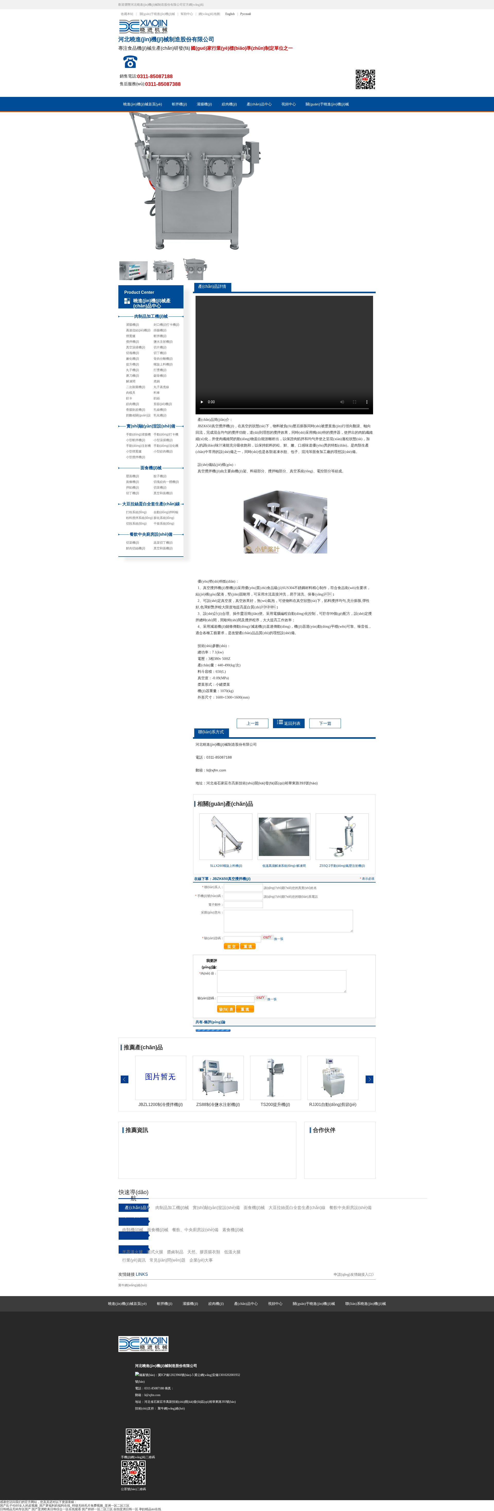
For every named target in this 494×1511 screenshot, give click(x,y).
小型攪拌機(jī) (135, 457)
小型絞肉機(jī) (163, 451)
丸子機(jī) (132, 370)
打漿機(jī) (160, 370)
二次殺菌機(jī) (135, 387)
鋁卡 (129, 398)
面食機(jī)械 (151, 468)
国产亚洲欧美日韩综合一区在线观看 (56, 1509)
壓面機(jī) (132, 476)
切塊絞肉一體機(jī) (166, 482)
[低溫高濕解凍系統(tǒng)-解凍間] (284, 859)
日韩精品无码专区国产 (15, 1509)
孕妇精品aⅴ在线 (150, 1509)
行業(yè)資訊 (134, 1260)
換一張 (278, 939)
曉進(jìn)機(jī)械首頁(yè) (142, 104)
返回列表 (292, 723)
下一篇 (325, 723)
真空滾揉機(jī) (135, 347)
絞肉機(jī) (229, 104)
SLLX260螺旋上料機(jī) (226, 866)
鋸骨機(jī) (160, 375)
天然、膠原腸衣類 (203, 1252)
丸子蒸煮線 (161, 387)
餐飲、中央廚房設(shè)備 (195, 1230)
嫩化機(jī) (132, 358)
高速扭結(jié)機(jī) (138, 330)
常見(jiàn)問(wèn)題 (167, 1260)
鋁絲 (157, 398)
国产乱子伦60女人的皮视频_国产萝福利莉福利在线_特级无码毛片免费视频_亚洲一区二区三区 (64, 1505)
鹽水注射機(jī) (163, 341)
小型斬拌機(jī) (135, 440)
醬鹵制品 (175, 1252)
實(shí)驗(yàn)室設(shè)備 (151, 426)
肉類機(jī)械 (132, 1230)
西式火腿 (155, 1252)
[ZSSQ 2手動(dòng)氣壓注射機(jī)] (342, 859)
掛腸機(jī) (160, 330)
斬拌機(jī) (179, 104)
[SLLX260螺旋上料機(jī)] (225, 859)
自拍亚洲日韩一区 (125, 1509)
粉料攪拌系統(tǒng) (139, 518)
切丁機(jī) (160, 353)
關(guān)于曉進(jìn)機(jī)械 (157, 14)
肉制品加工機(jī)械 (151, 316)
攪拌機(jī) (132, 341)
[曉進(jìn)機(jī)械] (144, 33)
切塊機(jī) (132, 353)
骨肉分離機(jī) (163, 358)
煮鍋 (157, 381)
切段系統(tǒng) (136, 523)
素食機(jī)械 (232, 1230)
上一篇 (252, 723)
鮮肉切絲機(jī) (135, 548)
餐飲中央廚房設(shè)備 (151, 534)
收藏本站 (127, 14)
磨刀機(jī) (132, 375)
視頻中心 (288, 104)
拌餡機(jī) (132, 487)
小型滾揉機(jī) (163, 440)
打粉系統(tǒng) (136, 512)
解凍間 (130, 381)
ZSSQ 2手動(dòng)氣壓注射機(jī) (342, 866)
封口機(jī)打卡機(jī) (166, 324)
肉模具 (130, 392)
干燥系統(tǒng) (164, 523)
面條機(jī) (132, 482)
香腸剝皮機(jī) (135, 410)
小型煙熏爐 (134, 451)
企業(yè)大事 (201, 1260)
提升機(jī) (132, 364)
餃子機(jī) (160, 476)
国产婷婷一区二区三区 (97, 1509)
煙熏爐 (130, 336)
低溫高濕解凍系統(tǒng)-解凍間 (284, 866)
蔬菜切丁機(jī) (163, 542)
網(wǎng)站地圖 (209, 14)
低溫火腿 (232, 1252)
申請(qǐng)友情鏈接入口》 (355, 1274)
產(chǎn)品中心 (259, 104)
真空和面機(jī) (163, 493)
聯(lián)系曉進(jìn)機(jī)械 (365, 1304)
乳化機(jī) (160, 415)
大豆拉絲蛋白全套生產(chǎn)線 (151, 504)
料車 (157, 392)
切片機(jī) (160, 347)
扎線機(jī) (160, 410)
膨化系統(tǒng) (164, 518)
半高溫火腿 (132, 1252)
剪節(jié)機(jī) (163, 404)
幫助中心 (187, 14)
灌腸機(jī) (204, 104)
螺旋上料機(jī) (163, 364)
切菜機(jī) (160, 487)
